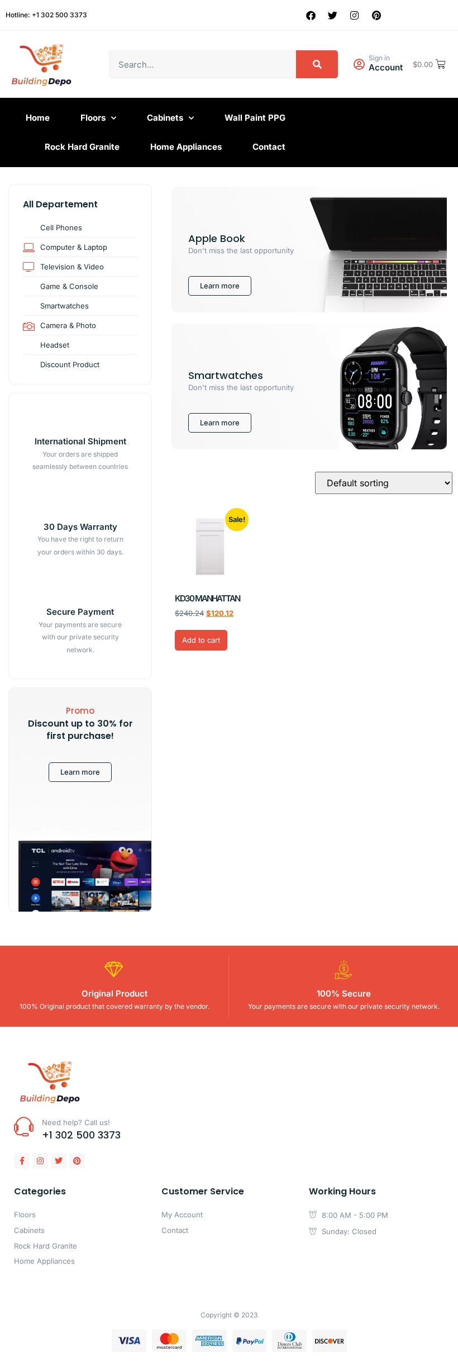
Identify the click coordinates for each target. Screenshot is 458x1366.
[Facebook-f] (22, 1161)
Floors (93, 117)
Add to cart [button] (201, 639)
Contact (268, 146)
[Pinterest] (376, 15)
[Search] (317, 64)
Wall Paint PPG (255, 117)
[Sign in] (359, 64)
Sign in (379, 58)
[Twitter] (332, 15)
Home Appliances (186, 146)
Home (38, 117)
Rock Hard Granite (82, 146)
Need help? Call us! (76, 1122)
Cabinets (165, 117)
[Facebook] (311, 15)
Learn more (80, 771)
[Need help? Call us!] (24, 1126)
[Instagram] (354, 15)
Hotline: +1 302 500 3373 (46, 15)
